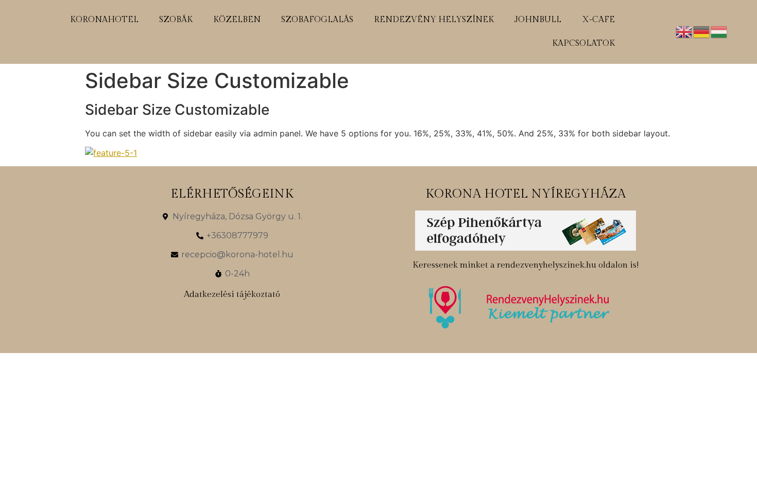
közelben (237, 20)
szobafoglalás (317, 20)
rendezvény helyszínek (434, 20)
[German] (702, 31)
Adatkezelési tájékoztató (232, 294)
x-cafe (598, 20)
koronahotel (104, 20)
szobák (176, 20)
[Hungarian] (719, 31)
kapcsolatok (583, 43)
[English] (684, 31)
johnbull (537, 20)
